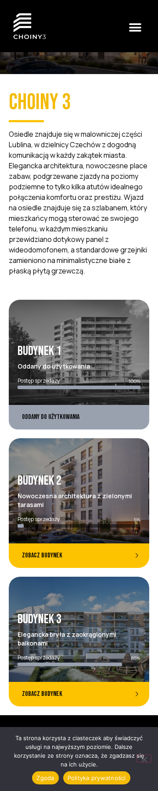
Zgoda (45, 777)
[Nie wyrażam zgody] (143, 759)
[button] (135, 27)
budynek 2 (39, 481)
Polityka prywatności (97, 777)
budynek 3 (39, 619)
